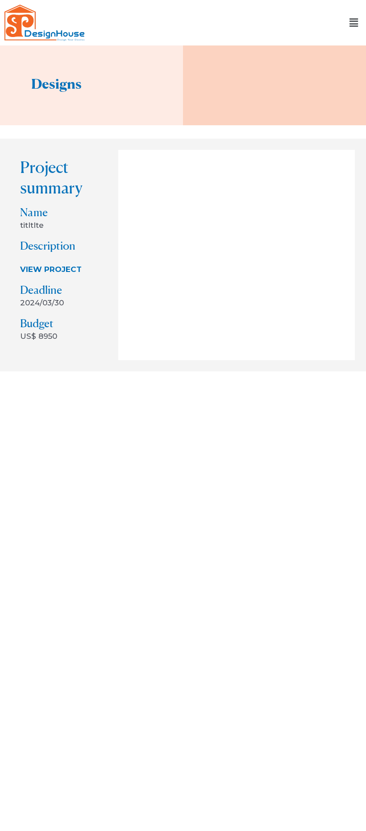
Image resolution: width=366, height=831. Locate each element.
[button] (354, 22)
